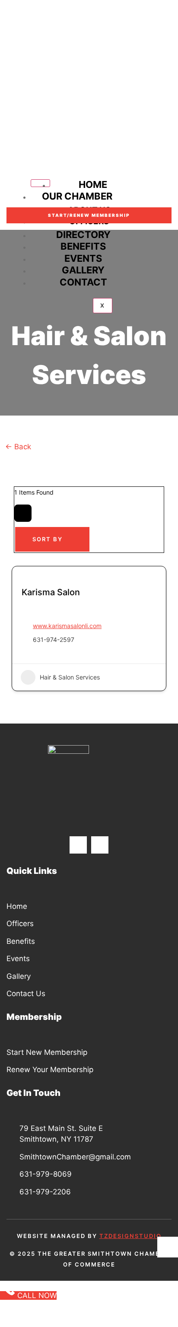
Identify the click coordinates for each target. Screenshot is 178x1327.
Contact (83, 282)
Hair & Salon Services (70, 677)
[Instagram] (99, 845)
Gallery (83, 270)
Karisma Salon (51, 592)
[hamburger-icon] (40, 183)
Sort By (47, 539)
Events (83, 258)
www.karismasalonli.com (67, 625)
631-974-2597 (53, 639)
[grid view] (23, 513)
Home (93, 184)
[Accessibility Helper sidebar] (167, 1247)
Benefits (83, 246)
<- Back (19, 446)
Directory (83, 234)
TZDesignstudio (130, 1235)
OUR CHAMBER (77, 196)
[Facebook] (78, 845)
